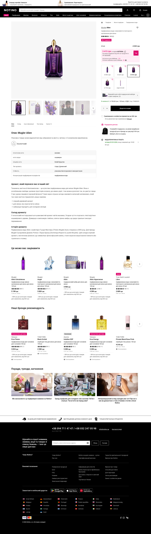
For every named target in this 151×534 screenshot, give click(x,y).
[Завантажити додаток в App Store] (72, 491)
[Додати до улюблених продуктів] (137, 27)
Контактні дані (117, 429)
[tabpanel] (53, 188)
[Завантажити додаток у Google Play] (57, 491)
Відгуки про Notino (111, 458)
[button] (53, 60)
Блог (53, 470)
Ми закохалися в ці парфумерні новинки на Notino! (32, 399)
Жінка (95, 443)
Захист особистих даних (113, 478)
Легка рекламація (111, 475)
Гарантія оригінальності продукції (116, 455)
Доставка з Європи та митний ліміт (89, 476)
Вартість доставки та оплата (138, 2)
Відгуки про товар (111, 467)
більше (129, 119)
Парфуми (108, 22)
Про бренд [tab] (40, 124)
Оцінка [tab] (49, 124)
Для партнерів (110, 472)
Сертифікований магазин (87, 458)
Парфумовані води (131, 22)
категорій (107, 55)
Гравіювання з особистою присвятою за (120, 116)
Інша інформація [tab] (29, 124)
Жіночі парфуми (118, 22)
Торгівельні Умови (85, 479)
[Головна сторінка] (102, 22)
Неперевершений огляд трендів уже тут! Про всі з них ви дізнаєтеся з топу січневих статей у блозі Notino (117, 401)
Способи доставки (111, 470)
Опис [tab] (12, 124)
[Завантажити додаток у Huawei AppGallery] (86, 491)
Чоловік (104, 443)
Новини (54, 475)
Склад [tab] (19, 124)
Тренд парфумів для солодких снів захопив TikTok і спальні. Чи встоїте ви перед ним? (74, 400)
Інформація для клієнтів (87, 467)
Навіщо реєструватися (59, 478)
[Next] (139, 264)
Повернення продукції (59, 467)
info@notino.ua (104, 429)
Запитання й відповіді (59, 481)
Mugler (103, 28)
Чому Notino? (56, 455)
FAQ (53, 472)
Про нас (54, 458)
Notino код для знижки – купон (89, 455)
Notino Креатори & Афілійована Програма (89, 471)
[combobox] (105, 108)
